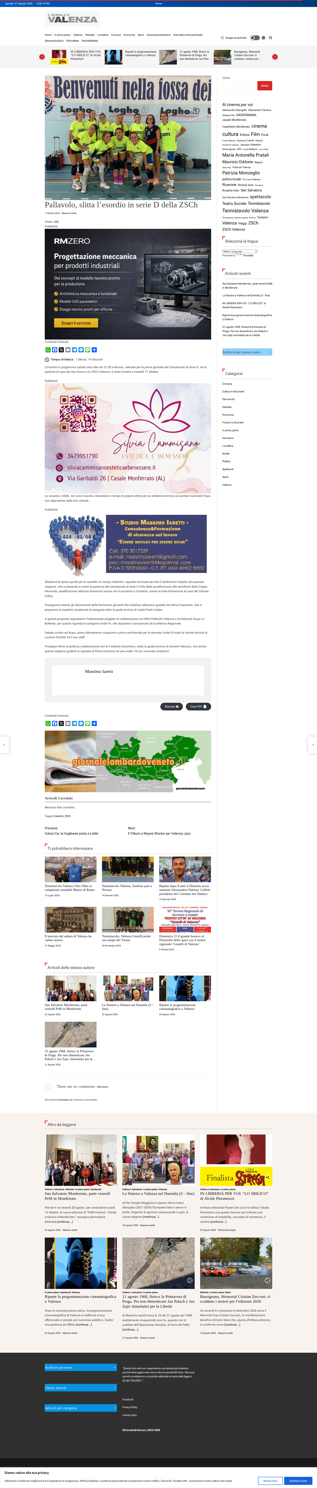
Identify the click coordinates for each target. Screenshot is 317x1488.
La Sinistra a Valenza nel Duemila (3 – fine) (246, 295)
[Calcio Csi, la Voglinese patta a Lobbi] (4, 745)
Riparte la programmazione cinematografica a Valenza (140, 53)
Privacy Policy (129, 1407)
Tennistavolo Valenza (245, 211)
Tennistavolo (259, 203)
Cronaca (116, 34)
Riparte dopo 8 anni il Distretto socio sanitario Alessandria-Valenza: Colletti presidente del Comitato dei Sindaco (184, 890)
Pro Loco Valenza (251, 179)
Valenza (78, 34)
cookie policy (129, 1415)
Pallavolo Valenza (241, 167)
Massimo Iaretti (69, 213)
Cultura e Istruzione (233, 391)
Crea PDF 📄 (198, 706)
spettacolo (260, 196)
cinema (259, 126)
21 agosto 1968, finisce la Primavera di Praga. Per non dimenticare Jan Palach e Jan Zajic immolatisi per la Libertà (196, 59)
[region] (158, 1477)
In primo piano (62, 34)
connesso (63, 1099)
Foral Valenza (228, 140)
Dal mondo (228, 399)
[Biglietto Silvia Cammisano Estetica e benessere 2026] (128, 385)
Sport (141, 34)
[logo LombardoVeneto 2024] (128, 733)
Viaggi (242, 223)
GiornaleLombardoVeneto (188, 34)
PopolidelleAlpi (90, 40)
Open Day (226, 167)
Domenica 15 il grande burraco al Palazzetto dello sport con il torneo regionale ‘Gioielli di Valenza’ (182, 940)
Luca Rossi (263, 149)
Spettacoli (227, 469)
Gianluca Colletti (245, 140)
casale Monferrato (234, 120)
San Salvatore (251, 190)
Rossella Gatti (230, 190)
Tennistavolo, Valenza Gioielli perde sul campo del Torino (126, 938)
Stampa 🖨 (172, 706)
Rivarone (229, 185)
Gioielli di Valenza (230, 145)
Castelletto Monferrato (236, 126)
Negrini (258, 162)
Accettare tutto (298, 1480)
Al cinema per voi (237, 104)
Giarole (259, 140)
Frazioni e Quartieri (233, 422)
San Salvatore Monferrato (235, 197)
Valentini (58, 816)
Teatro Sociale (234, 203)
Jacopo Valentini (250, 144)
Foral (264, 135)
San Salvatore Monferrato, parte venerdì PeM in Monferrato (66, 1007)
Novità (225, 453)
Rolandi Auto (246, 185)
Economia (129, 34)
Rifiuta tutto (270, 1480)
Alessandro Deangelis (234, 110)
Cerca (226, 78)
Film (255, 134)
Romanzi (259, 185)
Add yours (102, 1086)
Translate (248, 255)
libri (239, 149)
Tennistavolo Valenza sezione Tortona (239, 218)
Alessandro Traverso (259, 110)
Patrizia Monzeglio (241, 172)
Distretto (90, 34)
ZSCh (68, 816)
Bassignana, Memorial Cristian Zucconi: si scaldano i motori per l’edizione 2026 (247, 57)
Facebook (128, 1399)
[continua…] (65, 1221)
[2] (128, 231)
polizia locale (231, 179)
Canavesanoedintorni (159, 34)
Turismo (262, 217)
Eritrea (244, 135)
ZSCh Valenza (233, 229)
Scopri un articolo (236, 37)
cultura (230, 134)
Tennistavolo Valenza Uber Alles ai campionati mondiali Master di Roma (69, 888)
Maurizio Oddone (237, 161)
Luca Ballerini (250, 149)
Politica (226, 461)
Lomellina (102, 34)
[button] (42, 57)
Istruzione (228, 438)
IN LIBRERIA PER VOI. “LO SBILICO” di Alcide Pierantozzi (86, 55)
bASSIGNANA (246, 115)
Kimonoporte (229, 149)
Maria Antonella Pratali (245, 155)
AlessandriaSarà (54, 40)
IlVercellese (72, 40)
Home (158, 3)
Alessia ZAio (228, 115)
